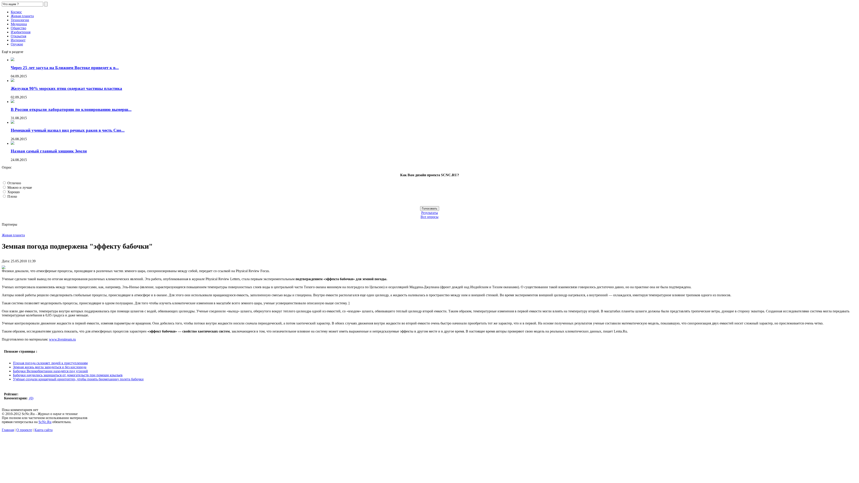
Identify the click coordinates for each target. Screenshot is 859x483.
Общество (18, 28)
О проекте (24, 430)
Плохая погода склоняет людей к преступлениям (50, 363)
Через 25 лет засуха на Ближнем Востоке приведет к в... (65, 67)
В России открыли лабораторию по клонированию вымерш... (71, 109)
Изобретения (20, 32)
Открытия (18, 36)
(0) (30, 398)
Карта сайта (43, 430)
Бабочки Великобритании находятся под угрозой (50, 371)
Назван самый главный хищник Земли (49, 151)
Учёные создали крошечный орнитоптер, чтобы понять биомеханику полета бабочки (78, 379)
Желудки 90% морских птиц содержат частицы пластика (66, 88)
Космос (16, 12)
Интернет (18, 40)
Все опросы (429, 217)
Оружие (17, 44)
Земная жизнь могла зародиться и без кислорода (49, 367)
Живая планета (22, 16)
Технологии (20, 20)
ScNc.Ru (44, 422)
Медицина (19, 24)
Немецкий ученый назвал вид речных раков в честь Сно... (68, 130)
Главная (8, 430)
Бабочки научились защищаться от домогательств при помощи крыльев (68, 375)
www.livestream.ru (62, 339)
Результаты (429, 213)
